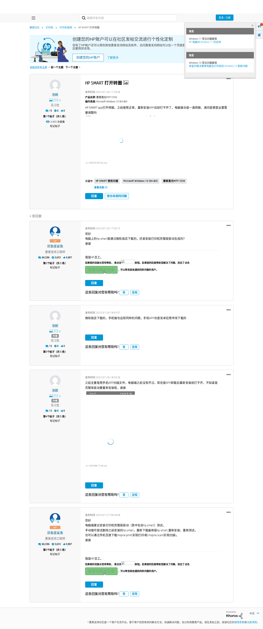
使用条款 (239, 622)
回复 (94, 196)
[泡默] (55, 85)
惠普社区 (35, 27)
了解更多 (113, 57)
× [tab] (252, 25)
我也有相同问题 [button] (117, 196)
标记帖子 (55, 126)
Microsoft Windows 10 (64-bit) (140, 180)
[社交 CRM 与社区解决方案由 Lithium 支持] (234, 614)
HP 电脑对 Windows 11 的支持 (205, 42)
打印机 (49, 27)
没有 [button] (135, 292)
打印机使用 (66, 27)
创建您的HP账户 (88, 57)
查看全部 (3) (101, 187)
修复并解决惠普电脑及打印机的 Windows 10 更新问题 (218, 66)
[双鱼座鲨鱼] (55, 231)
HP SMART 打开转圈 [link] (88, 27)
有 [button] (124, 292)
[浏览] (33, 17)
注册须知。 (253, 622)
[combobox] (128, 18)
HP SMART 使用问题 (107, 180)
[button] (228, 79)
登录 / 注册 (225, 17)
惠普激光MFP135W (174, 180)
